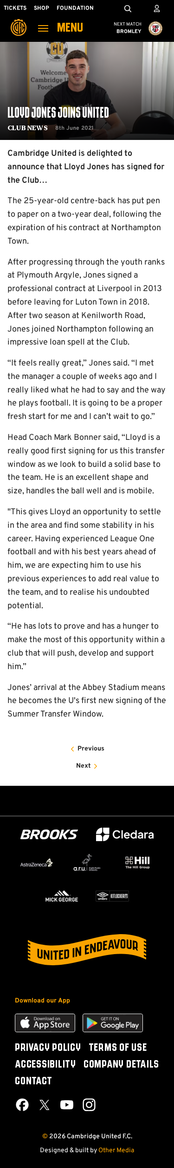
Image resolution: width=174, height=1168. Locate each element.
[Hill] (137, 862)
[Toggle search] (127, 8)
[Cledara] (125, 834)
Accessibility (45, 1064)
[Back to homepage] (18, 21)
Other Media (116, 1151)
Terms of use (118, 1048)
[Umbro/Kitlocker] (112, 896)
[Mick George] (62, 896)
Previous (90, 749)
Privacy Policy (48, 1048)
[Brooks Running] (49, 834)
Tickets (15, 8)
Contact (33, 1081)
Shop (41, 8)
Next (83, 766)
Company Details (121, 1064)
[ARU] (87, 862)
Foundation (75, 8)
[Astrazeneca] (36, 862)
